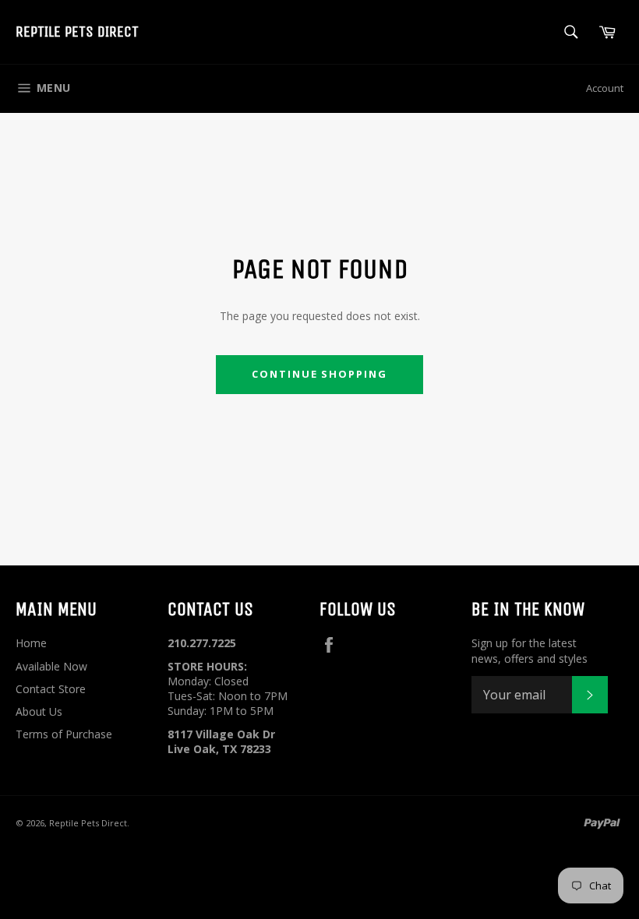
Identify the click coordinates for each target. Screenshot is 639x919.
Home (31, 643)
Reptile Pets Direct (77, 31)
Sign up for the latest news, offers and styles (529, 650)
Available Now (51, 666)
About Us (39, 711)
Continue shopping (319, 374)
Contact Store (51, 688)
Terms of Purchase (64, 734)
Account (604, 88)
